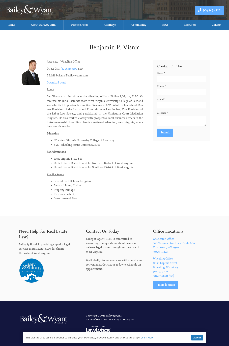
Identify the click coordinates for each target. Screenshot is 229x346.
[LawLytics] (98, 329)
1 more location (165, 284)
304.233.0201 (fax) (163, 276)
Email (161, 99)
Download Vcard (56, 82)
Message (162, 112)
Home (11, 24)
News (165, 24)
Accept (197, 337)
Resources (190, 24)
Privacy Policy (111, 319)
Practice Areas (79, 24)
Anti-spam (128, 319)
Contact (216, 24)
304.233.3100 (160, 271)
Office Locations (168, 231)
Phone (161, 86)
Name (161, 73)
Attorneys (110, 24)
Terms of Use (93, 319)
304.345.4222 (212, 10)
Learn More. (147, 337)
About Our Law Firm (43, 24)
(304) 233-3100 (69, 68)
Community (138, 24)
